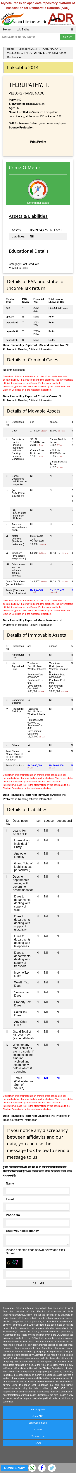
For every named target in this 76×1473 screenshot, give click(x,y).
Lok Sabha (22, 29)
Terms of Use (38, 1436)
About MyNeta (38, 1409)
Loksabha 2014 (28, 48)
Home (7, 29)
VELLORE (13, 52)
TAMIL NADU (49, 48)
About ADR (38, 1416)
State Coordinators (38, 1423)
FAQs (38, 1443)
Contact (38, 1429)
